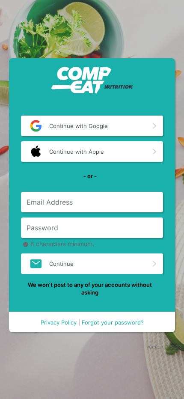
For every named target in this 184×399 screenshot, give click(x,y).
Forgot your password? (113, 322)
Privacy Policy (59, 322)
